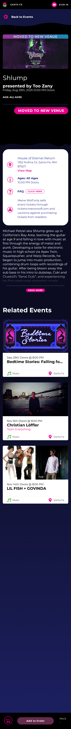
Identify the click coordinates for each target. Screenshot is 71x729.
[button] (35, 348)
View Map (25, 170)
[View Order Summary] (8, 720)
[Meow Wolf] (5, 5)
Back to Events (22, 17)
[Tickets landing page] (54, 4)
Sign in (63, 4)
